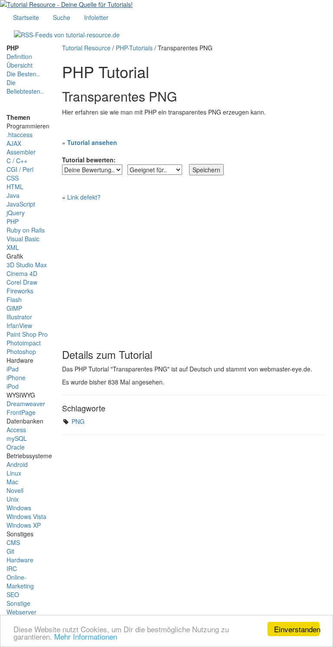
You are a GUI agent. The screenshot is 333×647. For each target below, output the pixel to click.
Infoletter (96, 17)
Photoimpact (24, 342)
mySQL (17, 438)
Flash (14, 299)
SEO (13, 594)
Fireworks (20, 290)
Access (16, 429)
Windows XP (24, 525)
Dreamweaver (26, 403)
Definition (19, 56)
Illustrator (19, 316)
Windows (19, 507)
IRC (12, 568)
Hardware (20, 559)
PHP (13, 221)
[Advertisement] (194, 271)
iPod (13, 386)
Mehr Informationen (85, 636)
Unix (13, 499)
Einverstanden (297, 629)
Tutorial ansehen (92, 142)
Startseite (26, 17)
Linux (14, 473)
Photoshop (21, 351)
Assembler (21, 152)
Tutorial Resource (86, 47)
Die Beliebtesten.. (25, 86)
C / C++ (17, 160)
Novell (15, 490)
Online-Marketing (20, 581)
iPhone (16, 377)
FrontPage (21, 412)
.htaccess (20, 134)
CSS (13, 178)
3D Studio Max (27, 264)
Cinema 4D (22, 273)
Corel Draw (22, 282)
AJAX (14, 143)
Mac (12, 481)
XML (13, 247)
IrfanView (19, 325)
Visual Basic (23, 238)
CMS (13, 542)
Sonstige (18, 603)
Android (17, 464)
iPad (13, 369)
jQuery (16, 212)
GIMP (14, 308)
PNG (78, 421)
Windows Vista (26, 516)
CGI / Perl (20, 169)
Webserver (21, 612)
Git (10, 551)
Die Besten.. (23, 73)
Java (13, 195)
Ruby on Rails (26, 230)
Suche (61, 17)
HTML (15, 186)
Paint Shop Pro (27, 334)
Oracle (16, 447)
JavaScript (21, 204)
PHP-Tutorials (134, 47)
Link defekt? (84, 197)
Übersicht (20, 65)
